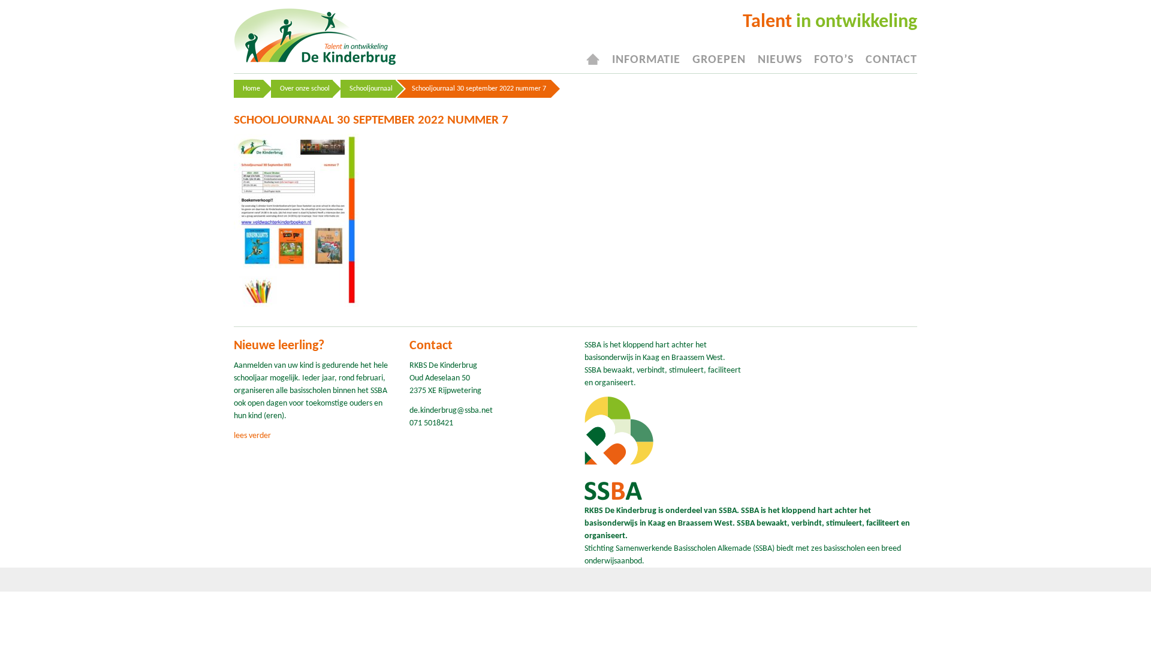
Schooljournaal (371, 88)
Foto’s (834, 60)
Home (251, 88)
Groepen (719, 60)
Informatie (646, 60)
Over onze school (305, 88)
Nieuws (780, 60)
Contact (891, 60)
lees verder (252, 435)
